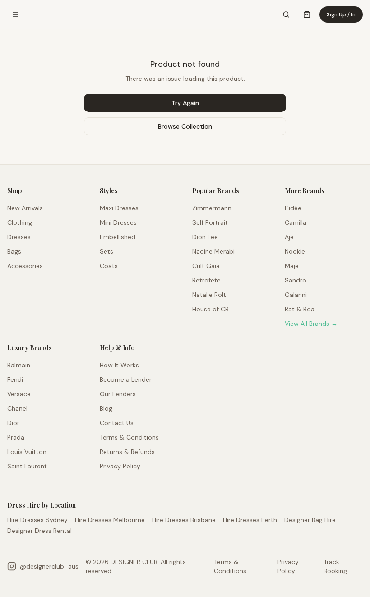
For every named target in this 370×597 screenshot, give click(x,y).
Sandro (295, 280)
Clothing (19, 222)
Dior (13, 423)
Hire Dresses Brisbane (184, 520)
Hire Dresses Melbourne (110, 520)
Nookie (295, 251)
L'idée (293, 208)
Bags (14, 251)
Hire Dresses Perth (250, 520)
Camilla (295, 222)
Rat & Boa (299, 309)
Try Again (185, 103)
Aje (289, 237)
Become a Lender (126, 379)
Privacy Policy (120, 466)
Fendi (15, 379)
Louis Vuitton (26, 452)
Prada (15, 437)
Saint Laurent (27, 466)
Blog (106, 408)
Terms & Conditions (129, 437)
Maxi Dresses (119, 208)
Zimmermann (211, 208)
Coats (109, 266)
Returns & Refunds (127, 452)
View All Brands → (311, 323)
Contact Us (117, 423)
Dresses (19, 237)
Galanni (296, 295)
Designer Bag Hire (310, 520)
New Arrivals (25, 208)
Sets (106, 251)
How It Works (119, 365)
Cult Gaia (206, 266)
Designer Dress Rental (39, 531)
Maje (292, 266)
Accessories (25, 266)
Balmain (18, 365)
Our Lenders (118, 394)
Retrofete (206, 280)
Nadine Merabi (213, 251)
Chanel (17, 408)
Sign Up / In (341, 14)
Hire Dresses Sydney (37, 520)
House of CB (210, 309)
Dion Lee (205, 237)
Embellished (117, 237)
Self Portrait (210, 222)
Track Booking (335, 566)
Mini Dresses (118, 222)
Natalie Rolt (209, 295)
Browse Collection (185, 126)
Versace (19, 394)
